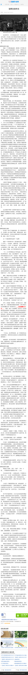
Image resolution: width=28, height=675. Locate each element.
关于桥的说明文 (4, 663)
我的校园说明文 (18, 661)
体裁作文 (16, 4)
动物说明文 (17, 659)
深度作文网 (11, 673)
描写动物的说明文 (5, 661)
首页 (11, 4)
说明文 (22, 4)
